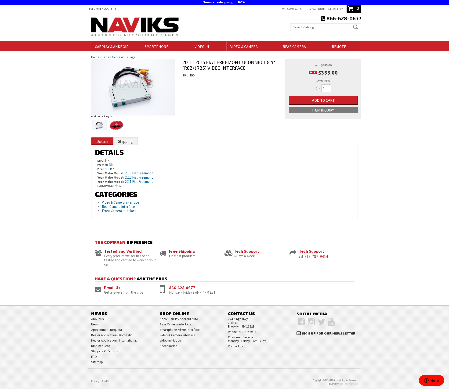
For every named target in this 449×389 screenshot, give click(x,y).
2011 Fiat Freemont (139, 181)
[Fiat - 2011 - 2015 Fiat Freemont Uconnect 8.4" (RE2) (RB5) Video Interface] (133, 82)
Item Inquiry (323, 110)
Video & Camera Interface (120, 202)
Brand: (102, 169)
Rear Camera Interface (119, 206)
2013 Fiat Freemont (139, 173)
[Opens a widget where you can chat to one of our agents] (431, 381)
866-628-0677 (182, 287)
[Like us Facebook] (301, 322)
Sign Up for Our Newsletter (328, 333)
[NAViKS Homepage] (135, 28)
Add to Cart (323, 100)
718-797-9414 (316, 256)
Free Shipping (182, 251)
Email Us (112, 287)
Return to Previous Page (119, 57)
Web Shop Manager (348, 383)
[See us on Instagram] (311, 322)
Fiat (111, 169)
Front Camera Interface (119, 211)
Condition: (105, 186)
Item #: (103, 165)
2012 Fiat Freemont (139, 177)
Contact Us (235, 346)
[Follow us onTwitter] (322, 322)
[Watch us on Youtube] (331, 322)
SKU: (186, 75)
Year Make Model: (110, 173)
